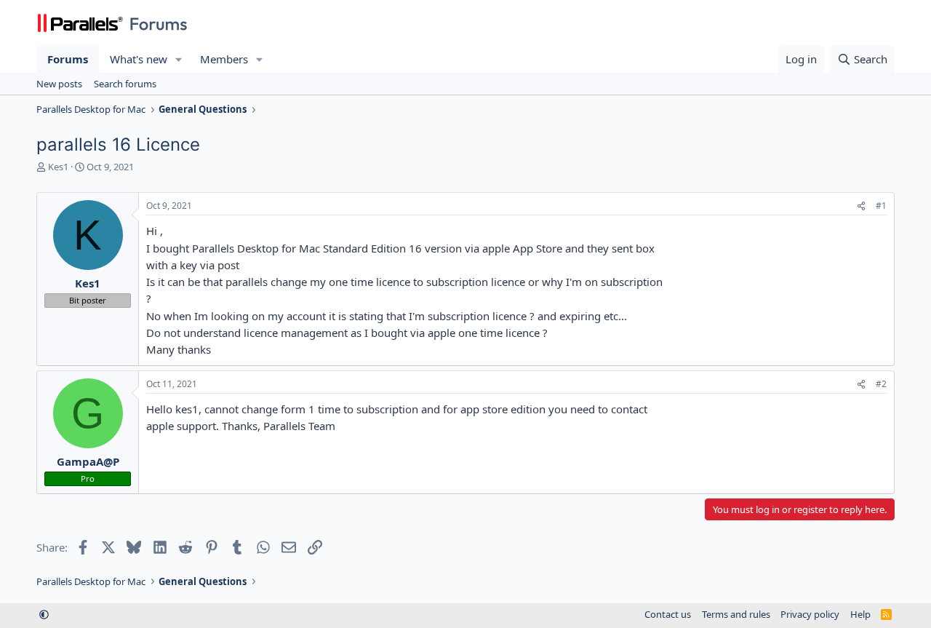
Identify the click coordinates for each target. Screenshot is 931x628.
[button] (179, 59)
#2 (881, 384)
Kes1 (58, 166)
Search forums (125, 83)
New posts (59, 83)
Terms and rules (736, 614)
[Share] (861, 206)
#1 (881, 205)
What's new (138, 59)
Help (860, 614)
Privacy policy (809, 614)
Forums (67, 59)
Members (224, 59)
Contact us (667, 614)
